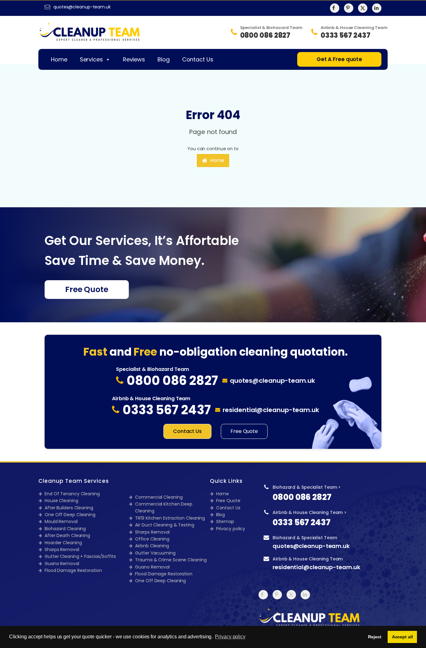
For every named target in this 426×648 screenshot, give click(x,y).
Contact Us (197, 59)
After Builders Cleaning (69, 508)
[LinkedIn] (376, 8)
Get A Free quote (339, 59)
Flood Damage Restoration (73, 570)
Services (91, 59)
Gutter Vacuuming (155, 553)
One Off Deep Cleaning (70, 514)
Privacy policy (230, 529)
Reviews (134, 59)
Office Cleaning (152, 539)
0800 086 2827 (302, 497)
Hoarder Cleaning (63, 543)
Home (59, 59)
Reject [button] (374, 636)
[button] (213, 160)
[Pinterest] (348, 8)
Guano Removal (62, 563)
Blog (163, 59)
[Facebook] (334, 8)
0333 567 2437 (302, 522)
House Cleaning (61, 500)
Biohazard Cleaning (65, 529)
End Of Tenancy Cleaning (72, 494)
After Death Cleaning (67, 535)
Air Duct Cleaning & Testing (164, 525)
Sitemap (225, 521)
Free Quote (86, 289)
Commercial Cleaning (158, 497)
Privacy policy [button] (230, 636)
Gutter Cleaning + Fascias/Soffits (80, 556)
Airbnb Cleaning (152, 546)
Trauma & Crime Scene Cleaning (170, 560)
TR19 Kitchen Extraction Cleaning (170, 518)
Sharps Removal (62, 549)
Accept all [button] (402, 636)
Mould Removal (61, 521)
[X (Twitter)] (362, 8)
